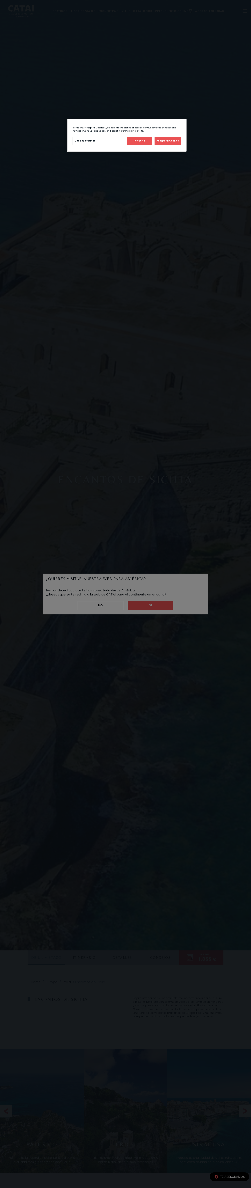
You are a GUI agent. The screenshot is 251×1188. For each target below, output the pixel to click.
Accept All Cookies (168, 140)
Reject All (139, 140)
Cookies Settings (85, 140)
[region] (127, 135)
